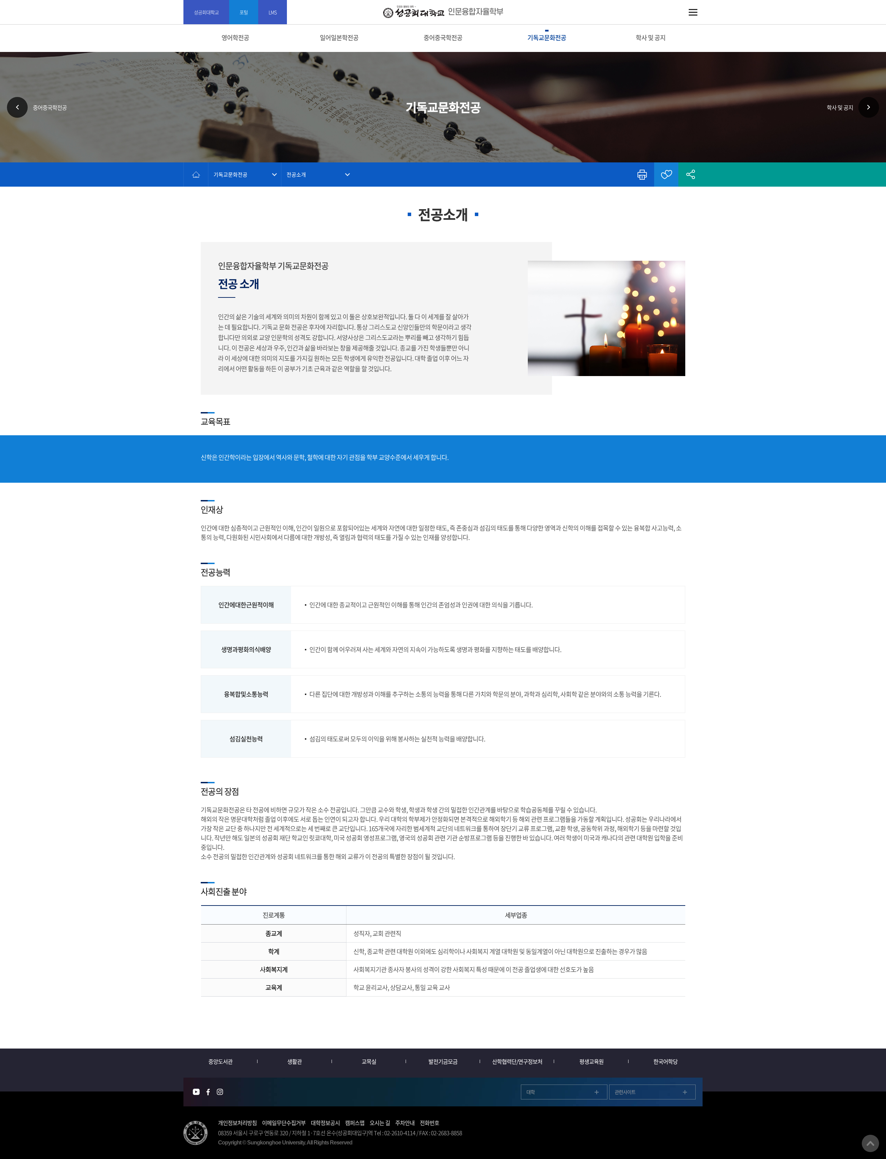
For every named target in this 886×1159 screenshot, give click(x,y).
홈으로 (196, 174)
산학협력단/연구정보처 (517, 1061)
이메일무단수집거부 (284, 1122)
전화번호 (429, 1122)
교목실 (369, 1061)
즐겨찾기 (666, 174)
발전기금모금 (443, 1061)
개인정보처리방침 (237, 1122)
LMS (273, 12)
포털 (243, 12)
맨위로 (870, 1143)
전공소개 (296, 174)
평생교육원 (591, 1061)
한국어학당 (665, 1061)
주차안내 (405, 1122)
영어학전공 (235, 37)
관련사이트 (625, 1091)
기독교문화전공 (546, 37)
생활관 (294, 1061)
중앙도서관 (220, 1061)
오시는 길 (380, 1122)
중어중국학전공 (443, 37)
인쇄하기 (642, 174)
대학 (530, 1091)
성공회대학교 (206, 12)
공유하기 (690, 174)
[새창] (196, 1092)
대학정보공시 (325, 1122)
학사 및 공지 (651, 37)
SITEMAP (693, 12)
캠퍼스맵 (354, 1122)
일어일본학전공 (339, 37)
